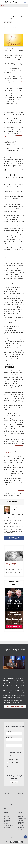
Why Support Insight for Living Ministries (13, 564)
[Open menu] (25, 2)
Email (7, 743)
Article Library (21, 801)
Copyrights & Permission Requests (22, 823)
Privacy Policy (21, 825)
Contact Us (20, 816)
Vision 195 (6, 803)
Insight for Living (11, 2)
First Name (9, 731)
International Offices (22, 818)
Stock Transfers (7, 818)
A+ (10, 22)
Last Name (9, 737)
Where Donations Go (8, 825)
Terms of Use (21, 827)
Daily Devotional (21, 803)
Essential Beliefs (7, 801)
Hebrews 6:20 (7, 452)
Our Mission (6, 797)
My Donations (7, 827)
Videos (19, 805)
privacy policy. (14, 778)
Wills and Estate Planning (7, 821)
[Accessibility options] (25, 836)
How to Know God (8, 805)
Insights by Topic (21, 797)
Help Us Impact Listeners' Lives (15, 706)
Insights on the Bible (22, 799)
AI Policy (20, 829)
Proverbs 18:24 (19, 445)
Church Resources (22, 807)
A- (5, 22)
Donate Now (6, 816)
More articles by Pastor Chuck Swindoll (14, 537)
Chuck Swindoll (7, 799)
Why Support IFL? (7, 823)
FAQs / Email (20, 820)
